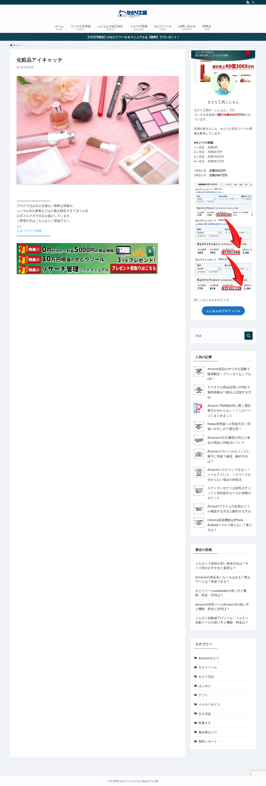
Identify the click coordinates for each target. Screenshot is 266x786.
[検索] (253, 2)
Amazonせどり (208, 658)
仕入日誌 (204, 713)
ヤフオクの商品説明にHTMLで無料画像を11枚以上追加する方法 (229, 392)
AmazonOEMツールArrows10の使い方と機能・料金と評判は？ (222, 606)
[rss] (248, 2)
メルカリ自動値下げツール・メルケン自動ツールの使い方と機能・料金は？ (221, 620)
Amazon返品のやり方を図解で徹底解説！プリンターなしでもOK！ (229, 373)
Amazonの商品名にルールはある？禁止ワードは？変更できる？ (222, 579)
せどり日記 (206, 676)
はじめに (204, 685)
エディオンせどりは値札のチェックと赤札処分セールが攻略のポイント (229, 493)
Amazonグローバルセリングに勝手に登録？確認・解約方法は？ (228, 456)
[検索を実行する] (248, 336)
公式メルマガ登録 (29, 230)
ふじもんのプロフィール (223, 311)
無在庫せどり (207, 732)
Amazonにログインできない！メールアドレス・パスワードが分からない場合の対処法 (229, 474)
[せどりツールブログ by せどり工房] (133, 14)
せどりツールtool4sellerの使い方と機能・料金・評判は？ (220, 592)
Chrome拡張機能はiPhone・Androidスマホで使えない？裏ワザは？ (229, 525)
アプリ (203, 695)
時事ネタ (204, 722)
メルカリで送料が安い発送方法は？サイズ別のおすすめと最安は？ (221, 565)
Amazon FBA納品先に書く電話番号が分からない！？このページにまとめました (229, 410)
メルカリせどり (209, 704)
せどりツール (207, 667)
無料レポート (207, 741)
